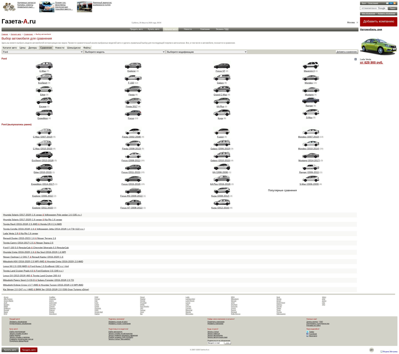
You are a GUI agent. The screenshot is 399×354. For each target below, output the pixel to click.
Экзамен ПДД (222, 29)
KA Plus (220, 106)
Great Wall (99, 312)
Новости (188, 29)
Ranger (309, 105)
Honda (142, 301)
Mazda (188, 312)
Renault (234, 312)
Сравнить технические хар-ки (21, 339)
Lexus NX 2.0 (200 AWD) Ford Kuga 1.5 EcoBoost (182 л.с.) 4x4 (36, 266)
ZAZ (323, 299)
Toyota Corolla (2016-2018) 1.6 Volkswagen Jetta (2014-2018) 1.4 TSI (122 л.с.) (44, 229)
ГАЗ (323, 303)
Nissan (233, 301)
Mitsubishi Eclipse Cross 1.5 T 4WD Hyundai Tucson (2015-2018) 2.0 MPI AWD (43, 285)
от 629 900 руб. (371, 62)
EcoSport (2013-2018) (43, 160)
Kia (141, 314)
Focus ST (220, 71)
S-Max (309, 117)
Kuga (220, 118)
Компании (205, 29)
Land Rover (190, 301)
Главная (5, 34)
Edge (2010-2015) (43, 172)
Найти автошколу (115, 332)
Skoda (278, 299)
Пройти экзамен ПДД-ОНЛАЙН (120, 337)
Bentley (6, 304)
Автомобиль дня (371, 29)
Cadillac (52, 297)
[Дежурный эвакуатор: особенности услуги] (84, 12)
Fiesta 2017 (131, 106)
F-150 (131, 83)
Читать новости (213, 333)
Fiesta (132, 94)
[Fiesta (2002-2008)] (133, 133)
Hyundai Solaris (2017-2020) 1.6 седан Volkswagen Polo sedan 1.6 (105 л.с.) (42, 214)
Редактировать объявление (20, 323)
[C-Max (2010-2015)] (44, 145)
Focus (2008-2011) (131, 160)
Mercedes (189, 314)
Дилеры (33, 47)
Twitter (311, 332)
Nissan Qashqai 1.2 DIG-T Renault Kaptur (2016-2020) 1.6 (33, 257)
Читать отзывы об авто (19, 333)
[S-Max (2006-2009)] (311, 181)
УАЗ (323, 304)
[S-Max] (311, 114)
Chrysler (52, 304)
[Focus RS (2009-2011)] (133, 193)
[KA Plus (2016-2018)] (222, 181)
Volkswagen (281, 314)
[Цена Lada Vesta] (378, 57)
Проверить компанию (215, 322)
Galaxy (220, 83)
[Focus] (133, 115)
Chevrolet (53, 303)
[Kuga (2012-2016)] (222, 204)
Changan (52, 299)
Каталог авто (171, 29)
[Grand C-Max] (222, 91)
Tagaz (278, 308)
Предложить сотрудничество (317, 323)
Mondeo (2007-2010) (308, 137)
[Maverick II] (311, 68)
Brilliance (7, 308)
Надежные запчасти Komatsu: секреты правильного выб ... (26, 5)
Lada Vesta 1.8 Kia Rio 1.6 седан (20, 233)
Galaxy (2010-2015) (220, 160)
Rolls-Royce (235, 314)
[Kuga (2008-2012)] (222, 193)
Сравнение (28, 34)
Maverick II (309, 71)
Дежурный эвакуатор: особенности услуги (102, 4)
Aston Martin (8, 301)
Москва (351, 22)
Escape (42, 106)
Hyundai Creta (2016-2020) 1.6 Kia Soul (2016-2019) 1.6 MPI (34, 252)
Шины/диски (73, 47)
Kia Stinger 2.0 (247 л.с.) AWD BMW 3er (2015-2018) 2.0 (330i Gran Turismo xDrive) (46, 289)
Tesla (278, 310)
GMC (97, 310)
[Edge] (44, 91)
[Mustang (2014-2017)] (311, 157)
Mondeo (309, 83)
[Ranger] (311, 102)
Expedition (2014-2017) (42, 184)
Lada (187, 297)
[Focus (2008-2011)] (133, 157)
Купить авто (153, 29)
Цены (23, 47)
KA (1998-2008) (220, 172)
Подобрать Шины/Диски (19, 341)
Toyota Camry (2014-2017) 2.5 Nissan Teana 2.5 (28, 242)
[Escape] (44, 103)
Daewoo (52, 308)
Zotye (324, 301)
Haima (97, 314)
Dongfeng (53, 314)
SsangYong (280, 303)
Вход (364, 3)
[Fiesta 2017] (133, 103)
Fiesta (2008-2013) (131, 148)
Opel (233, 303)
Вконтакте (313, 336)
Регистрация (373, 3)
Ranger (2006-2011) (309, 172)
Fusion (220, 137)
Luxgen (188, 308)
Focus (131, 118)
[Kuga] (222, 115)
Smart (278, 301)
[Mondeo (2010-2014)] (311, 145)
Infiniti (142, 304)
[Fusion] (222, 133)
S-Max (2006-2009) (309, 184)
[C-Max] (44, 68)
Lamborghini (190, 299)
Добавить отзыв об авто (117, 322)
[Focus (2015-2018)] (133, 181)
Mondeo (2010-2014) (308, 148)
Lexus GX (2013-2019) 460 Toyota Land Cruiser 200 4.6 (32, 275)
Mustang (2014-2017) (309, 160)
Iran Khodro (144, 306)
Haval (142, 297)
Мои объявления (368, 13)
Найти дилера (15, 335)
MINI (233, 297)
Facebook (313, 334)
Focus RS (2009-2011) (131, 196)
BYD (5, 314)
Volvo (324, 297)
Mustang (309, 94)
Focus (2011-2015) (131, 172)
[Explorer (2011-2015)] (44, 204)
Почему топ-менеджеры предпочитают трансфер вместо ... (64, 6)
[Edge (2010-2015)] (44, 169)
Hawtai (142, 299)
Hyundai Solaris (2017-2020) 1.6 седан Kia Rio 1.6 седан (32, 219)
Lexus (188, 303)
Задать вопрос (312, 322)
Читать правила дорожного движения (123, 335)
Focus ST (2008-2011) (131, 207)
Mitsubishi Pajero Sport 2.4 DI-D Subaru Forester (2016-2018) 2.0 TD (38, 280)
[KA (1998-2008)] (222, 169)
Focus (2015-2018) (131, 184)
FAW (96, 297)
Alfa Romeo (8, 299)
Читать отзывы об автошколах (120, 333)
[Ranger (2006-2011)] (311, 169)
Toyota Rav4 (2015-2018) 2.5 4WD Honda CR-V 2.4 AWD (32, 224)
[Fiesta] (133, 91)
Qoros (233, 308)
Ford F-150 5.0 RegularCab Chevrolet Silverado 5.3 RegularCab (36, 247)
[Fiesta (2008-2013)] (133, 145)
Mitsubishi (234, 299)
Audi (5, 303)
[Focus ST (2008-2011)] (133, 204)
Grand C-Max (220, 94)
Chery (51, 301)
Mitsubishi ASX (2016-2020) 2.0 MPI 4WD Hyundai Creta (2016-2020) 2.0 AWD (43, 261)
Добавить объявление (386, 13)
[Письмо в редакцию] (387, 4)
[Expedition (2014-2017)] (44, 181)
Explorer (131, 71)
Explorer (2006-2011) (42, 196)
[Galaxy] (222, 79)
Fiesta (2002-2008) (131, 137)
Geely (97, 306)
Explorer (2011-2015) (42, 207)
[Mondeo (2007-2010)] (311, 133)
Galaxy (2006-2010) (220, 148)
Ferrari (97, 299)
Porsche (234, 306)
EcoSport (42, 83)
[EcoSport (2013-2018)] (44, 157)
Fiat (96, 301)
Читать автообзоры (215, 335)
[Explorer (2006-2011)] (44, 193)
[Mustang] (311, 91)
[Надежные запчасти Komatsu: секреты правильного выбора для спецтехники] (9, 12)
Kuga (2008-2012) (220, 196)
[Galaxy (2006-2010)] (222, 145)
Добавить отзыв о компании (119, 323)
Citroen (52, 306)
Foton (97, 304)
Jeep (142, 312)
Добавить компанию (378, 21)
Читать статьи (213, 332)
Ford (96, 303)
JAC (141, 308)
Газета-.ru (19, 21)
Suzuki (279, 306)
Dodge (51, 312)
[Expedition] (44, 115)
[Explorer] (133, 68)
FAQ (321, 322)
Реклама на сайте (313, 325)
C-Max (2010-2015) (43, 148)
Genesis (98, 308)
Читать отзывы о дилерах (20, 337)
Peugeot (234, 304)
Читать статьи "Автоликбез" (119, 339)
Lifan (187, 304)
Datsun (52, 310)
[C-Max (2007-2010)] (44, 133)
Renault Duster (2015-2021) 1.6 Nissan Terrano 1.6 (29, 238)
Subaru (279, 304)
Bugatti (6, 310)
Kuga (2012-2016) (220, 207)
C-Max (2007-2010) (43, 137)
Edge (42, 94)
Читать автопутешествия (217, 337)
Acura (6, 297)
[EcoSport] (44, 79)
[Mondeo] (311, 79)
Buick (6, 312)
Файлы (87, 47)
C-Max (42, 71)
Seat (278, 297)
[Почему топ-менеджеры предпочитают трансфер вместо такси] (46, 12)
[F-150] (133, 79)
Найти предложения (17, 332)
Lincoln (188, 306)
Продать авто (136, 29)
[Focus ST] (222, 68)
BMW (6, 306)
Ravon (233, 310)
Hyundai (143, 303)
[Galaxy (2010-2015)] (222, 157)
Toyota (279, 312)
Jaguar (142, 310)
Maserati (189, 310)
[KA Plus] (222, 103)
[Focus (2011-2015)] (133, 169)
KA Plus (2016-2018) (220, 184)
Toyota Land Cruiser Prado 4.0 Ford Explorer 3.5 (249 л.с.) (33, 271)
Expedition (43, 118)
